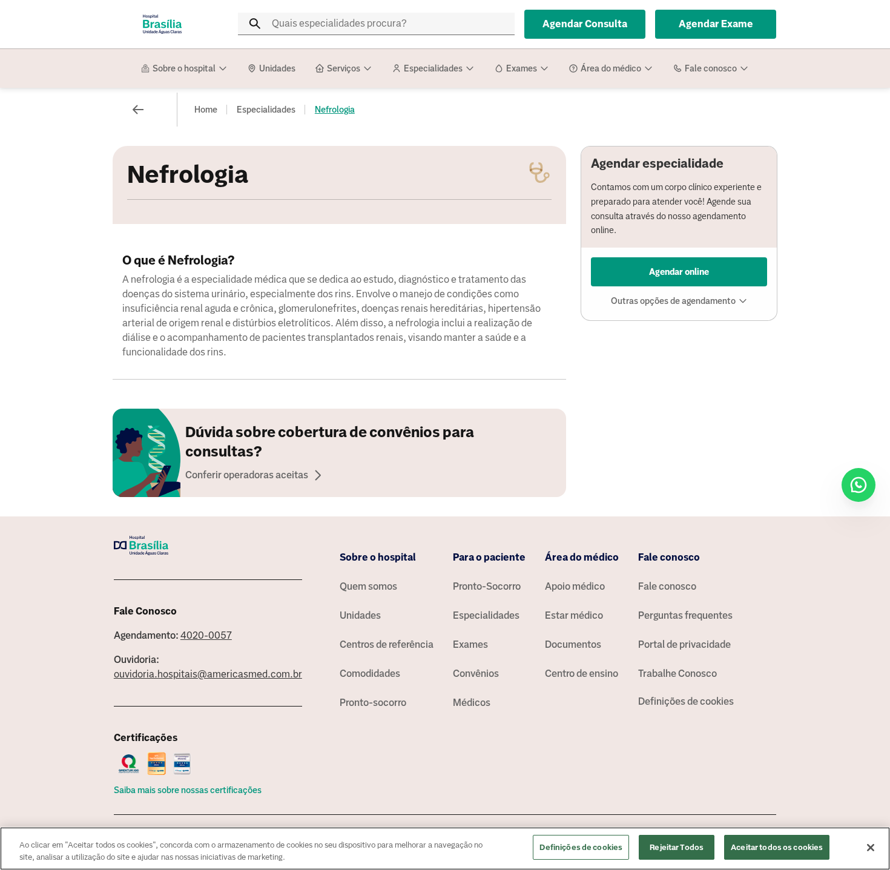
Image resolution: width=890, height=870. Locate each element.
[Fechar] (870, 847)
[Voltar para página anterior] (138, 109)
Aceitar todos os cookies (777, 847)
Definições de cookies (686, 701)
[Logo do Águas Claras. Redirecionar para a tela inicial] (162, 24)
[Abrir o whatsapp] (858, 485)
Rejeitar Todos (677, 847)
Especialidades (266, 109)
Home (205, 109)
